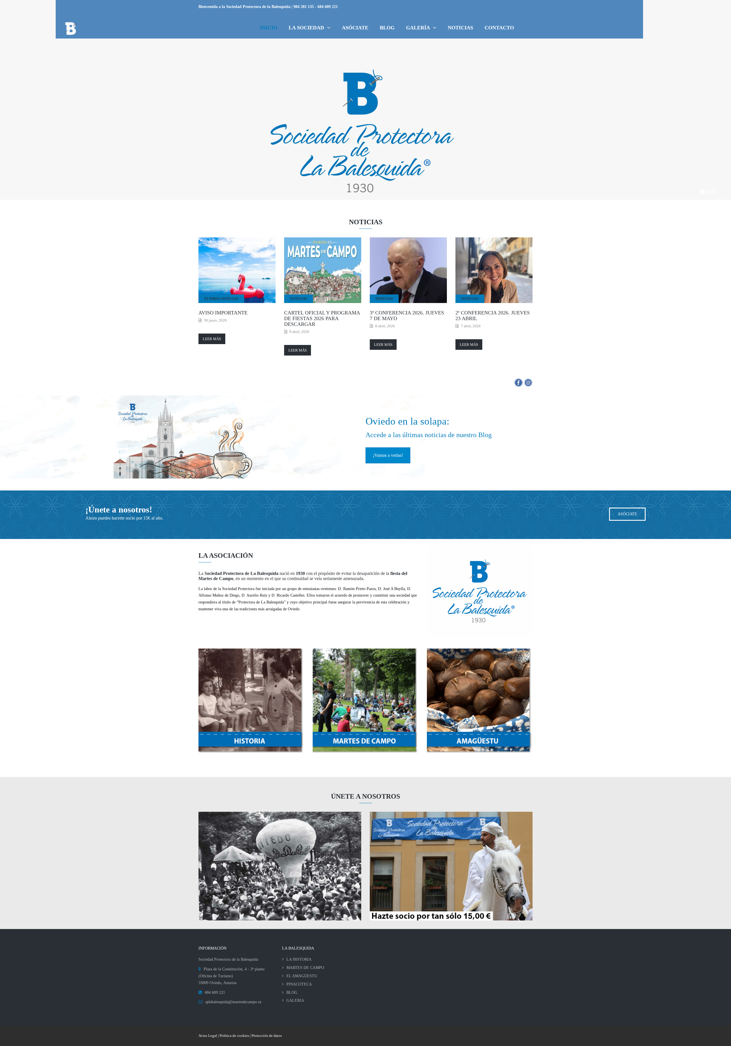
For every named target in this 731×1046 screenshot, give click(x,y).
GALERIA (295, 1000)
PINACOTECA (299, 984)
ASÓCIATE (627, 514)
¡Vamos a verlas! (388, 455)
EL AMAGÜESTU (301, 976)
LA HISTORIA (299, 959)
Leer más (212, 339)
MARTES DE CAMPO (305, 968)
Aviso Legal (208, 1035)
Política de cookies (234, 1035)
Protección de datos (267, 1035)
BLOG (291, 992)
